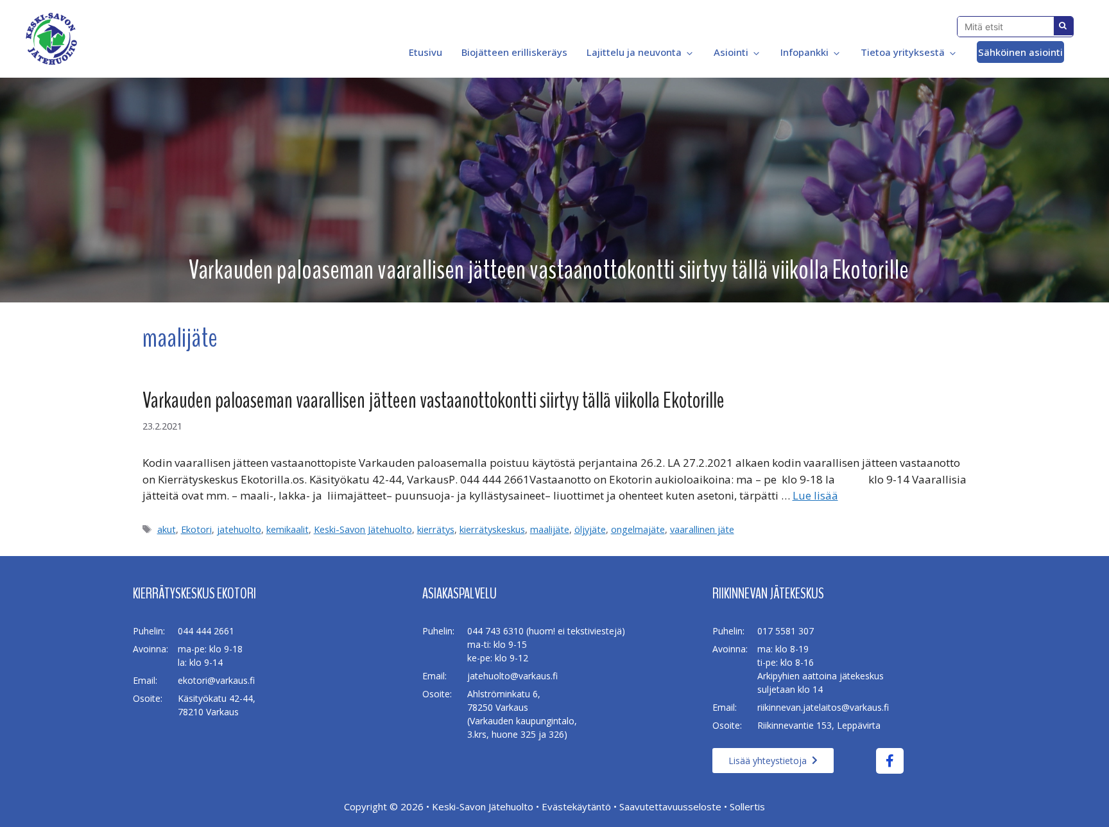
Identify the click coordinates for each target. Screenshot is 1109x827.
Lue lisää (815, 495)
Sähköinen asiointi (1020, 52)
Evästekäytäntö (576, 806)
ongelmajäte (638, 529)
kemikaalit (287, 529)
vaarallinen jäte (702, 529)
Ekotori (196, 529)
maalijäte (549, 529)
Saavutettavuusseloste (670, 806)
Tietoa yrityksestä (903, 52)
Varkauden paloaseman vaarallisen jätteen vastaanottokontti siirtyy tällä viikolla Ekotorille (433, 400)
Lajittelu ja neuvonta (634, 52)
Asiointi (731, 52)
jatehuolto (239, 529)
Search (1063, 26)
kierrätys (435, 529)
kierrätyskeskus (492, 529)
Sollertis (747, 806)
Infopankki (804, 52)
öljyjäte (590, 529)
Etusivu (424, 52)
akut (166, 529)
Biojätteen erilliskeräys (514, 52)
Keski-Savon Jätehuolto (363, 529)
